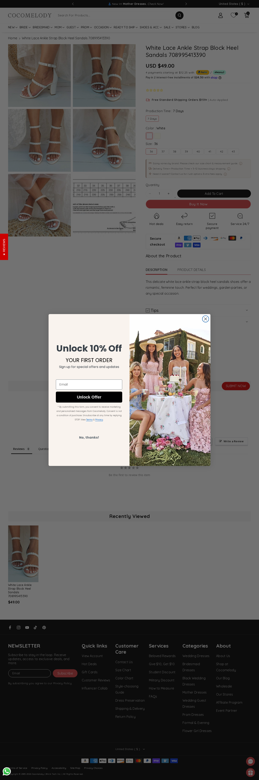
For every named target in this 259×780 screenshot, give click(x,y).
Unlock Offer (89, 397)
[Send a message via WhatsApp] (7, 771)
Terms (89, 419)
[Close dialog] (205, 319)
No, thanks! (89, 437)
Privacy (99, 419)
